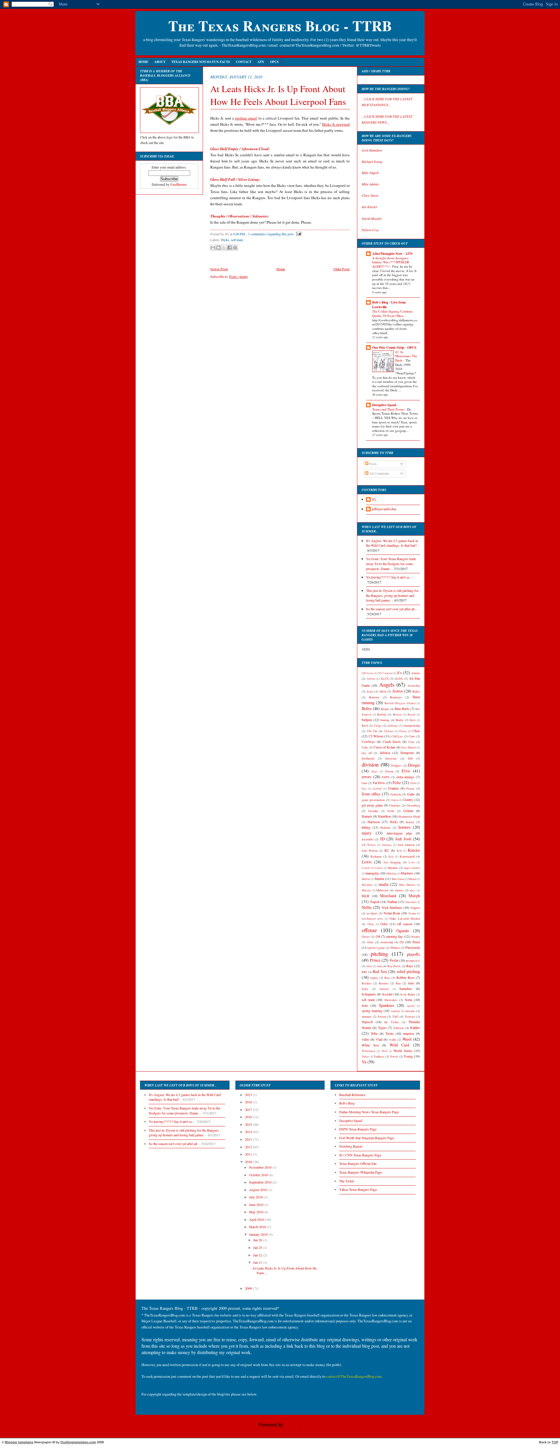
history (410, 822)
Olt (378, 936)
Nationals (410, 902)
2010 (249, 1162)
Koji (391, 856)
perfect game (376, 948)
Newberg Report (350, 1146)
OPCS (274, 61)
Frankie (393, 788)
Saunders (405, 988)
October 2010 (259, 1175)
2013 (249, 1139)
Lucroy (379, 868)
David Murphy (372, 218)
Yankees (379, 1056)
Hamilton (384, 816)
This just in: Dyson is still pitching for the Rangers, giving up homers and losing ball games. (392, 595)
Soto (365, 1005)
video (365, 1039)
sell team (237, 239)
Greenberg (413, 805)
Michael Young (372, 161)
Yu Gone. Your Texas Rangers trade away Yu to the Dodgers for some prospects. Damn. (391, 564)
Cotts (412, 736)
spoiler (411, 1006)
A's (399, 672)
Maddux (393, 868)
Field (413, 783)
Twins (389, 1033)
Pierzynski (412, 947)
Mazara (412, 879)
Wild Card (400, 1045)
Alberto (371, 679)
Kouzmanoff (407, 856)
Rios (387, 978)
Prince (375, 960)
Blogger (292, 1424)
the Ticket (391, 1022)
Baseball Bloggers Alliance (400, 703)
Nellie (367, 907)
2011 (249, 1154)
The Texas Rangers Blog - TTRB (280, 25)
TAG (395, 1016)
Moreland (388, 895)
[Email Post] (297, 234)
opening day (394, 936)
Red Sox (380, 971)
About (159, 61)
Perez (416, 942)
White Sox (370, 1045)
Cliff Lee (397, 736)
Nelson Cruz (370, 229)
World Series (402, 1051)
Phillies (395, 948)
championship (411, 725)
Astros (397, 691)
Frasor (410, 788)
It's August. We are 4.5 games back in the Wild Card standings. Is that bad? (392, 543)
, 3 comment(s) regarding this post (269, 234)
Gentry (408, 799)
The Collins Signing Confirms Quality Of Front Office (392, 313)
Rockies (367, 983)
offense (369, 930)
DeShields (368, 758)
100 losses (368, 673)
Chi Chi (372, 731)
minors (399, 890)
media (383, 884)
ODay (370, 924)
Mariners (407, 873)
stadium (395, 1011)
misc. (413, 890)
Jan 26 (258, 1240)
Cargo (378, 725)
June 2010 (256, 1204)
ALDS (398, 678)
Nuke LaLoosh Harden (404, 918)
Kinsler (414, 850)
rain (379, 966)
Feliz (397, 782)
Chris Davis (370, 195)
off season (404, 924)
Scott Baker (407, 994)
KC (386, 850)
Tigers (382, 1027)
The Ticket (346, 1181)
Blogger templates (19, 1442)
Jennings (387, 845)
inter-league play (399, 833)
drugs (374, 771)
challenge (392, 725)
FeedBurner (178, 184)
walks (392, 1039)
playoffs (413, 954)
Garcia (394, 800)
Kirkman (376, 856)
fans (364, 783)
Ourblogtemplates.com (78, 1442)
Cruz (411, 742)
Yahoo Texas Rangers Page (358, 1189)
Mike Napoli (370, 172)
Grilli (390, 811)
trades (415, 1027)
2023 (249, 1095)
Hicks (225, 239)
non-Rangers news (372, 919)
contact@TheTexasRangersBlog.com (354, 1376)
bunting (384, 720)
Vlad (379, 1039)
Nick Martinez (392, 907)
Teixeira (410, 1016)
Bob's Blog (347, 1103)
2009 (249, 1288)
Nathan (392, 902)
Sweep (382, 1016)
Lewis (367, 862)
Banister (374, 697)
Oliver (366, 937)
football (377, 788)
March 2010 (258, 1227)
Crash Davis (392, 741)
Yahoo (365, 1056)
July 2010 (256, 1197)
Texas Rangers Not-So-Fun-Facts (201, 61)
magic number (412, 868)
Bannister (396, 697)
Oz (402, 942)
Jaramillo (367, 839)
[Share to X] (224, 247)
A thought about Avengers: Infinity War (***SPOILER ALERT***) (390, 262)
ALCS (384, 678)
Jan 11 (258, 1262)
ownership (386, 942)
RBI (364, 972)
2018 (249, 1102)
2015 (249, 1124)
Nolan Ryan (392, 913)
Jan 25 (258, 1247)
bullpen (367, 720)
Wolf (384, 1051)
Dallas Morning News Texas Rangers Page (369, 1112)
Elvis (406, 771)
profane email (246, 118)
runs (411, 983)
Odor (384, 924)
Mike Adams (370, 184)
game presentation (373, 800)
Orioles (415, 937)
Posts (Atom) (238, 276)
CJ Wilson (376, 736)
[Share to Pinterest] (235, 247)
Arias (369, 691)
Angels (386, 684)
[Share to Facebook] (229, 247)
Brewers (397, 714)
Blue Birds (402, 709)
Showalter (390, 1000)
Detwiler (391, 758)
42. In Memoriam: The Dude (406, 356)
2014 (249, 1132)
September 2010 (260, 1182)
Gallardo (395, 794)
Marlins (366, 879)
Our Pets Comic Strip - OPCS (394, 347)
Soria (408, 1000)
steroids (410, 1011)
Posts (372, 464)
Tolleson (398, 1028)
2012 (249, 1147)
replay (374, 978)
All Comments (378, 473)
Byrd (365, 725)
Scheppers (369, 994)
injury (367, 833)
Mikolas (366, 890)
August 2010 (258, 1190)
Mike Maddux (407, 885)
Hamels (367, 816)
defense (385, 753)
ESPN (386, 777)
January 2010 (259, 1234)
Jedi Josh (403, 839)
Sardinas (384, 989)
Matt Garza (398, 879)
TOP (555, 1442)
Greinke (373, 811)
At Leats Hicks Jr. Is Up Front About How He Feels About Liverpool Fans (278, 95)
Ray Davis (393, 966)
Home (143, 61)
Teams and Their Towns (388, 409)
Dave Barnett (408, 747)
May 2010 (256, 1212)
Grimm (408, 811)
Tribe (374, 1033)
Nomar (412, 913)
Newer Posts (219, 269)
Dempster (407, 753)
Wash (407, 1039)
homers (404, 827)
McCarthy (367, 885)
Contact (243, 61)
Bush (413, 720)
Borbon (381, 714)
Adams (415, 673)
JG (374, 499)
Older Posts (341, 269)
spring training (372, 1011)
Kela (399, 851)
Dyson (389, 771)
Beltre (367, 708)
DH (410, 758)
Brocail (411, 714)
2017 (249, 1109)
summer (367, 1016)
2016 (249, 1117)
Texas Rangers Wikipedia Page (360, 1172)
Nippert (415, 908)
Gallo (411, 794)
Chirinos (389, 731)
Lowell (366, 868)
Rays (409, 966)
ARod (382, 691)
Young (408, 1056)
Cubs (365, 747)
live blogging (392, 862)
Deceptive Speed (384, 404)
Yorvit (394, 1056)
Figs (364, 788)
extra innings (405, 777)
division (370, 764)
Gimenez (394, 805)
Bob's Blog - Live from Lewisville (389, 304)
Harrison (374, 822)
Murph (414, 895)
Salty (365, 989)
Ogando (402, 930)
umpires (408, 1033)
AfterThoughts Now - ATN (392, 253)
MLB (365, 896)
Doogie (414, 765)
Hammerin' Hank (409, 816)
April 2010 (257, 1219)
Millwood (382, 890)
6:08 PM (239, 234)
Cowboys (368, 741)
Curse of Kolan (384, 747)
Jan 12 (258, 1255)
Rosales (383, 983)
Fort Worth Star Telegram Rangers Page (366, 1138)
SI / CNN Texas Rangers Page (360, 1155)
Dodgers (396, 765)
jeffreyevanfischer (384, 509)
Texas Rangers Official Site (358, 1163)
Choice (403, 731)
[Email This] (213, 247)
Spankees (386, 1005)
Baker (416, 691)
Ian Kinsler (369, 206)
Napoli (374, 902)
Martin (379, 878)
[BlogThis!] (218, 247)
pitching (379, 953)
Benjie (385, 709)
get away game (372, 805)
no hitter (372, 913)
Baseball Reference (352, 1095)
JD (382, 839)
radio (369, 966)
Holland (385, 827)
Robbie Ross (405, 977)
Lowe (412, 862)
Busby (399, 720)
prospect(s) (413, 960)
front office (371, 794)
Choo (416, 731)
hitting (366, 827)
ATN (261, 61)
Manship (391, 873)
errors (367, 776)
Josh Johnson (406, 845)
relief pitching (408, 971)
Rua (398, 983)
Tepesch (367, 1022)
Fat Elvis (379, 783)
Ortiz (370, 942)
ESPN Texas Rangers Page (358, 1129)
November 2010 (260, 1167)
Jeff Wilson (369, 845)
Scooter (387, 994)
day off (367, 753)
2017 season (385, 673)
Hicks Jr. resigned (336, 124)
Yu (364, 1062)
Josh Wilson (369, 851)
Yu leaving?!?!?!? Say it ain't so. (388, 577)
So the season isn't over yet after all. (390, 609)
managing (372, 873)
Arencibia (413, 685)
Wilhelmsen (368, 1051)
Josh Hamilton (372, 150)
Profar (394, 960)
